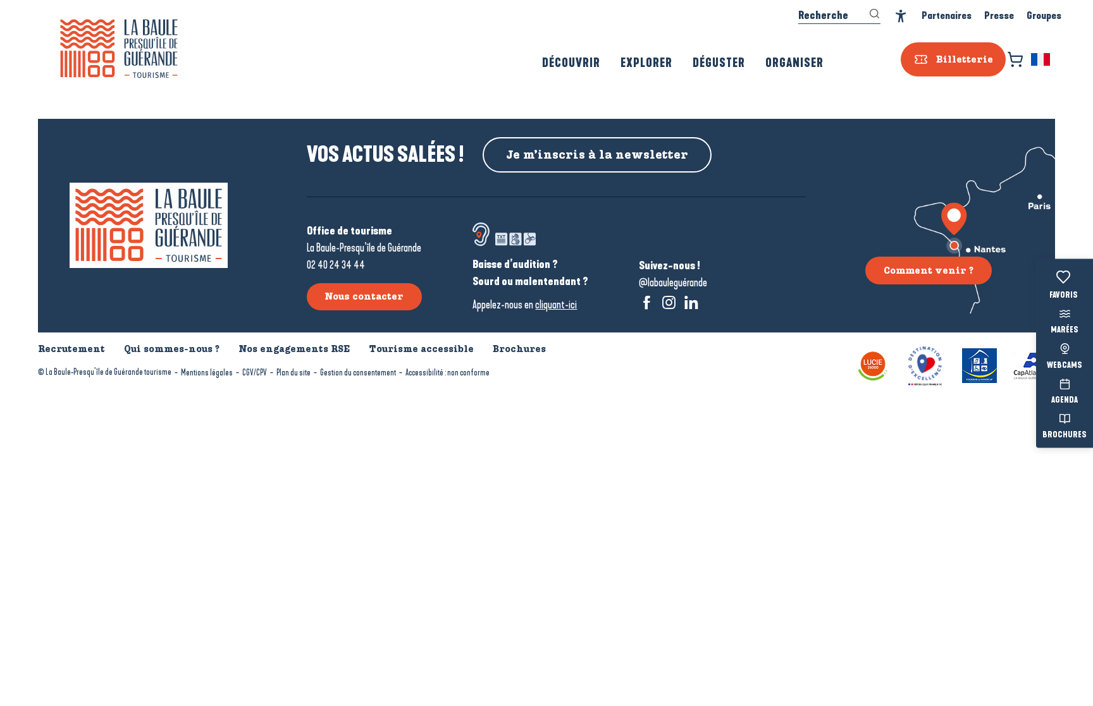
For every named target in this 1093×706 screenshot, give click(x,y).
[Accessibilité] (901, 16)
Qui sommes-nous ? (171, 349)
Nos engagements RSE (294, 349)
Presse (999, 15)
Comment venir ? (928, 270)
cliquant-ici (556, 305)
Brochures (1064, 435)
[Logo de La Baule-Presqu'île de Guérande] (149, 225)
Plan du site (293, 372)
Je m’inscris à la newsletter (597, 155)
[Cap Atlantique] (1034, 364)
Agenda (1064, 400)
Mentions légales (207, 372)
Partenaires (947, 15)
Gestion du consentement (358, 372)
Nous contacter (364, 296)
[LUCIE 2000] (873, 364)
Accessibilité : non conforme (447, 372)
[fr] (1041, 59)
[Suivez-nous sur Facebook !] (647, 302)
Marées (1064, 331)
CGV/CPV (254, 372)
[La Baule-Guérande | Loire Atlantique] (119, 49)
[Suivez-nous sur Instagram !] (669, 302)
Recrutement (71, 349)
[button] (1041, 59)
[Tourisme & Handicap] (979, 364)
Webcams (1064, 365)
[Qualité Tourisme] (925, 364)
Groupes (1044, 15)
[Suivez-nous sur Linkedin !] (691, 302)
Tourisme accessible (421, 349)
